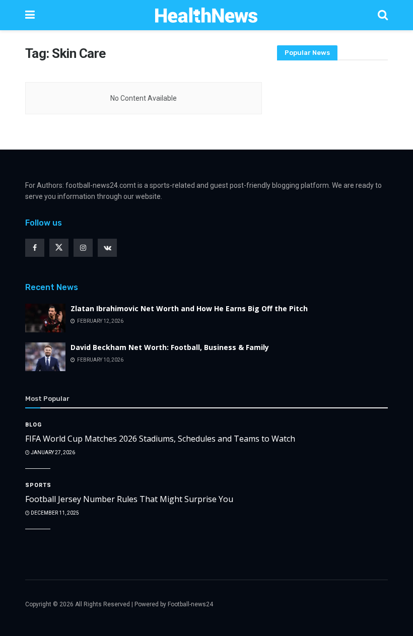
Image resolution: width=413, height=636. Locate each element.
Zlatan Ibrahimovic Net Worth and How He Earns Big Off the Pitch (189, 308)
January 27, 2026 (52, 452)
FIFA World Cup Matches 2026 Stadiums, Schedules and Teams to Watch (160, 438)
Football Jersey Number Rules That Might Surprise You (129, 499)
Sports (38, 485)
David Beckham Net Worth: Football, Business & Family (170, 347)
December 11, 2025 (54, 513)
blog (33, 424)
